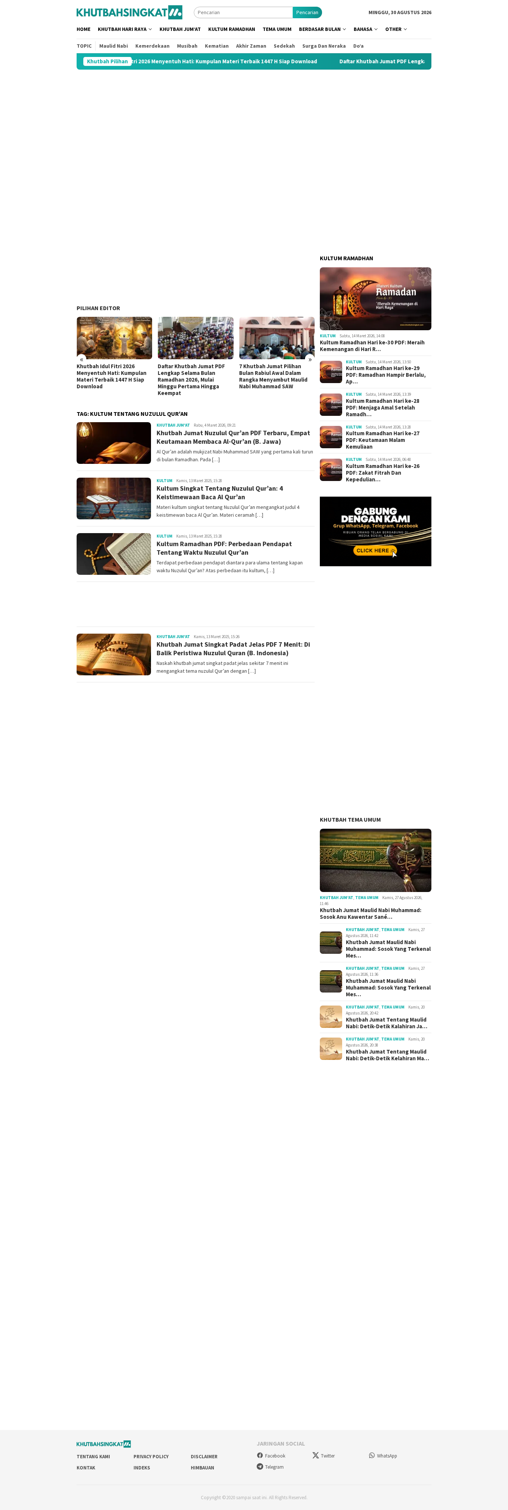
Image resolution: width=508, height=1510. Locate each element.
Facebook (275, 1456)
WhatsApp (387, 1456)
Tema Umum (367, 897)
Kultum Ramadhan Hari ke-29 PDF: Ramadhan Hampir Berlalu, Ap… (386, 375)
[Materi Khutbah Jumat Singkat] (130, 12)
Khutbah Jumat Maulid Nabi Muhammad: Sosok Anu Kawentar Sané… (370, 913)
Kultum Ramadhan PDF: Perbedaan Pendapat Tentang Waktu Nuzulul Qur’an (224, 548)
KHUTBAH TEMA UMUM (350, 819)
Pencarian (307, 12)
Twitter (328, 1456)
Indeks (142, 1468)
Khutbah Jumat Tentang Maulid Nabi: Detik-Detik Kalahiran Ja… (386, 1023)
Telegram (274, 1467)
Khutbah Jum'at (173, 425)
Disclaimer (204, 1456)
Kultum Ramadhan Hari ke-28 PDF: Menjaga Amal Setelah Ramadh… (382, 408)
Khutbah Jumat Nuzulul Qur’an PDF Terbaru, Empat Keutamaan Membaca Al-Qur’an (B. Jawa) (233, 437)
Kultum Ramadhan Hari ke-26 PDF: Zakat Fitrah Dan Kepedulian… (382, 473)
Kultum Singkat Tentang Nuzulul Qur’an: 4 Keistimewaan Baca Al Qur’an (220, 492)
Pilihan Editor (98, 308)
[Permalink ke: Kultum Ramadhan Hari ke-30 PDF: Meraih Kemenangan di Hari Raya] (375, 299)
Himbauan (202, 1468)
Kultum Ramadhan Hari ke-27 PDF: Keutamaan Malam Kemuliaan (382, 440)
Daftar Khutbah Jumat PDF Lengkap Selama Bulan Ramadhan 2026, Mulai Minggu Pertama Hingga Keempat (110, 379)
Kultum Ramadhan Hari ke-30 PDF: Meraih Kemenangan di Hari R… (372, 346)
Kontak (86, 1468)
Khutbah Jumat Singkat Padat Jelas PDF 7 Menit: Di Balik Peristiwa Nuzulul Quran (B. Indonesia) (233, 648)
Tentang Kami (93, 1456)
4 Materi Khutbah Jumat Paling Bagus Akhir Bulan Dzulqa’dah (270, 373)
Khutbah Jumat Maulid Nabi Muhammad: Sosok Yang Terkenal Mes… (388, 949)
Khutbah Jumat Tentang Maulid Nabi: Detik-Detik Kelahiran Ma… (387, 1055)
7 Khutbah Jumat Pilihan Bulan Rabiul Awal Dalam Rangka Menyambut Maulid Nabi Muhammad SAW (192, 376)
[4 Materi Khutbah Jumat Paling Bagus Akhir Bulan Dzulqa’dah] (277, 338)
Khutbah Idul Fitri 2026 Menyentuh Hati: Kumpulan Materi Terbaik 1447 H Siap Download (149, 61)
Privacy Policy (151, 1456)
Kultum (165, 480)
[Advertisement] (254, 128)
